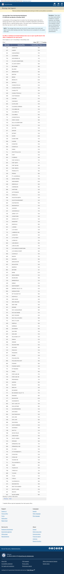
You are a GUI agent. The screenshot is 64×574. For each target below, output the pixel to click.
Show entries (40, 42)
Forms (3, 516)
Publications (4, 518)
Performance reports (27, 566)
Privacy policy (25, 563)
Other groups (5, 534)
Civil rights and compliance (8, 566)
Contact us (4, 511)
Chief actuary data (37, 531)
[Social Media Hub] (61, 549)
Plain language (36, 516)
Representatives (5, 536)
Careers (34, 529)
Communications (36, 534)
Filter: (4, 42)
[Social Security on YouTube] (54, 549)
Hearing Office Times (39, 45)
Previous (6, 498)
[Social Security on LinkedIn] (59, 549)
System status (46, 563)
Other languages (36, 513)
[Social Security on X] (52, 549)
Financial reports (37, 536)
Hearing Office (21, 45)
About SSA (4, 561)
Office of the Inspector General (50, 561)
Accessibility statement (7, 563)
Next (10, 498)
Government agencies (7, 531)
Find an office (5, 513)
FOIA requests (25, 561)
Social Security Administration (26, 556)
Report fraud (4, 520)
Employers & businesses (7, 529)
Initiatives (35, 539)
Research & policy (37, 541)
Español (34, 511)
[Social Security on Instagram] (57, 549)
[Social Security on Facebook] (50, 549)
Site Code (7, 45)
